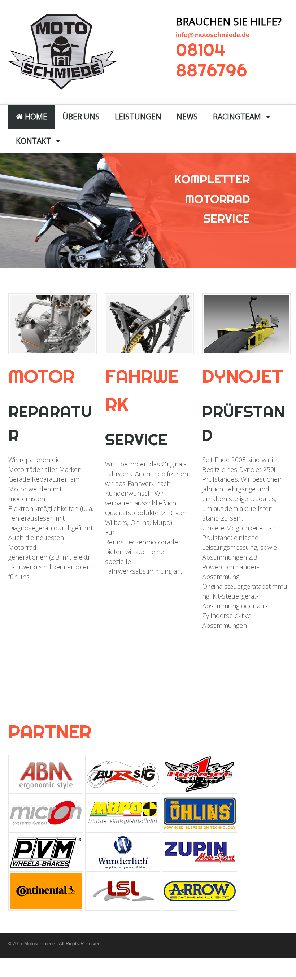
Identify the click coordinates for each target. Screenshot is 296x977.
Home (35, 116)
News (187, 116)
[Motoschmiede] (62, 86)
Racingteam (237, 116)
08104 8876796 (211, 60)
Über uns (81, 116)
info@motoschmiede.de (212, 35)
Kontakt (33, 141)
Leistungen (138, 116)
